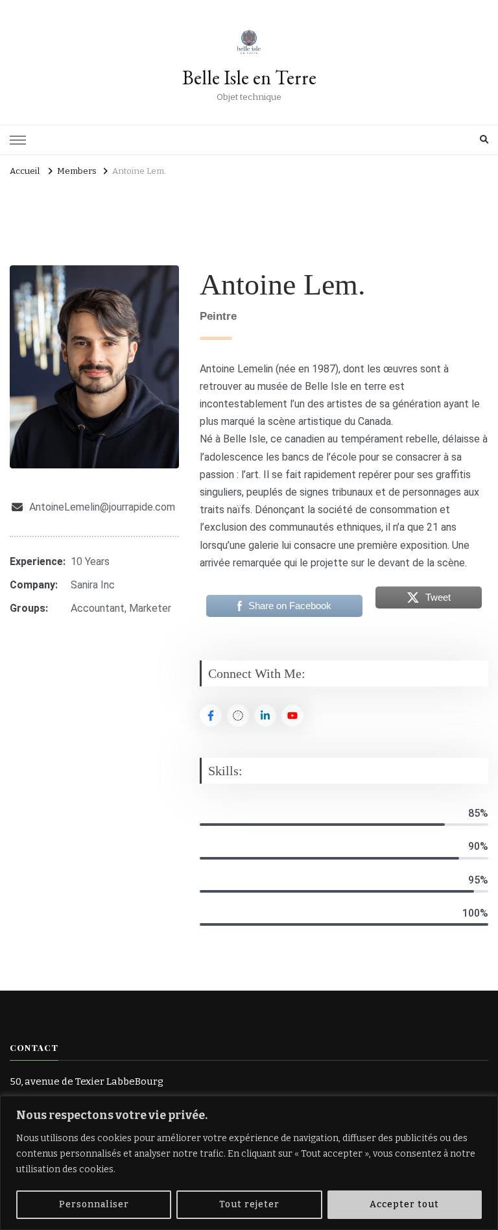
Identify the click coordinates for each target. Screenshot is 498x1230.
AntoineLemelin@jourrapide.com (102, 507)
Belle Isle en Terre (249, 77)
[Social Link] (211, 716)
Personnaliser (94, 1204)
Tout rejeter (249, 1204)
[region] (249, 1163)
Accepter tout (404, 1204)
